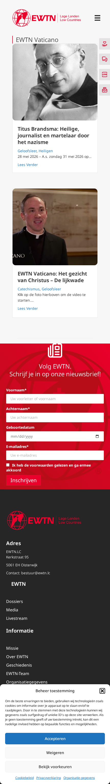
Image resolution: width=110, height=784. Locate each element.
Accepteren (55, 738)
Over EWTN (17, 656)
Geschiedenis (19, 665)
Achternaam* (18, 408)
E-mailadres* (17, 446)
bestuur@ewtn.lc (35, 572)
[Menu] (97, 18)
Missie (12, 648)
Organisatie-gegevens (79, 778)
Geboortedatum (20, 427)
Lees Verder (28, 164)
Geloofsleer (27, 150)
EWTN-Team (17, 673)
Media (12, 610)
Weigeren (55, 752)
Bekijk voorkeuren (55, 766)
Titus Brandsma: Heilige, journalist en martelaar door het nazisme (53, 135)
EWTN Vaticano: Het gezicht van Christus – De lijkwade (52, 277)
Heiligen (46, 150)
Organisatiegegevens (27, 682)
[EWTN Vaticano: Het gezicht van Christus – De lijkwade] (55, 227)
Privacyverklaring (48, 778)
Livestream (16, 618)
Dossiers (14, 601)
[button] (102, 690)
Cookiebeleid (24, 778)
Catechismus (29, 288)
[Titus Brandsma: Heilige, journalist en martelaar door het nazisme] (55, 82)
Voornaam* (16, 390)
